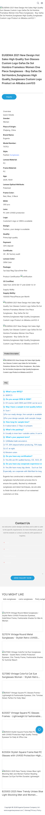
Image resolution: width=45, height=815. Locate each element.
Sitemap (27, 810)
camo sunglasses (26, 599)
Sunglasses (14, 155)
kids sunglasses (9, 599)
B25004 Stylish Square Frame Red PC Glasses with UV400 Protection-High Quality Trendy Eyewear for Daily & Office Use (22, 754)
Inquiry (9, 97)
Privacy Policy (36, 810)
